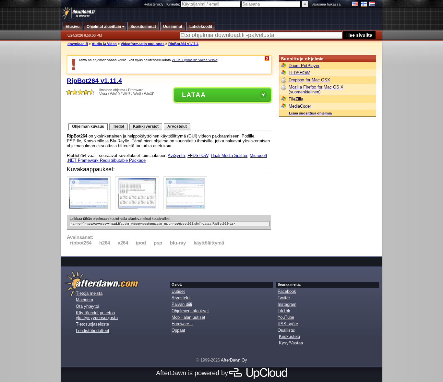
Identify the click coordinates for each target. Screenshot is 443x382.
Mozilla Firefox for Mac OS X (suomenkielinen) (316, 89)
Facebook (287, 291)
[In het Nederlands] (372, 4)
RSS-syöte (288, 323)
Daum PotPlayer (304, 65)
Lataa (194, 94)
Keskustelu (289, 336)
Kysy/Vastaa (291, 342)
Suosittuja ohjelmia (302, 58)
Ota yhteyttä (87, 306)
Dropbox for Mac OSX (309, 80)
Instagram (287, 304)
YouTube (286, 317)
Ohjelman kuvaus (88, 126)
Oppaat (178, 330)
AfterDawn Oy (234, 360)
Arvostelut (177, 126)
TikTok (284, 310)
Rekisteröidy (153, 4)
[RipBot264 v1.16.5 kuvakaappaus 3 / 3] (186, 208)
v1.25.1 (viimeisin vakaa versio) (195, 60)
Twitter (284, 297)
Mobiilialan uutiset (188, 317)
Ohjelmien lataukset (190, 310)
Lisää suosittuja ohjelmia (310, 113)
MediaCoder (300, 106)
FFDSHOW (197, 155)
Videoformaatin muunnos (142, 44)
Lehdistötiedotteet (92, 330)
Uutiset (178, 291)
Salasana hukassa (326, 4)
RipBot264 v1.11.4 (183, 44)
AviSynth (176, 155)
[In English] (355, 4)
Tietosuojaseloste (92, 324)
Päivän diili (182, 304)
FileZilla (296, 99)
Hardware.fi (182, 323)
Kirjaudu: (173, 4)
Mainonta (84, 299)
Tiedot (118, 126)
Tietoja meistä (89, 293)
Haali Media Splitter (229, 155)
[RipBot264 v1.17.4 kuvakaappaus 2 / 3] (138, 208)
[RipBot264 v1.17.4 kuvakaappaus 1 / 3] (90, 208)
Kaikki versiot (146, 126)
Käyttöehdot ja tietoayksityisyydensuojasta (97, 315)
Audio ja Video (104, 44)
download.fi (77, 44)
